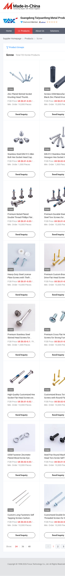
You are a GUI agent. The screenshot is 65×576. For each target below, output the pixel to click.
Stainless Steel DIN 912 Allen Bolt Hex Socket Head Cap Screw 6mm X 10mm (21, 157)
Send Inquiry (21, 114)
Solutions (54, 30)
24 (16, 546)
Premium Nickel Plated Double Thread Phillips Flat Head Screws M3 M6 (20, 217)
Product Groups (16, 47)
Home (9, 30)
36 (23, 546)
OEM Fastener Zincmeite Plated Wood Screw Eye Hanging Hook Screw (19, 457)
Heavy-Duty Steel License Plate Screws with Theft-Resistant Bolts (19, 277)
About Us (40, 30)
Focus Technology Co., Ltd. (38, 564)
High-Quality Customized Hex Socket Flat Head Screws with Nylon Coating (21, 397)
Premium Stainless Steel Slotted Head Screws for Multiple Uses (19, 337)
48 (29, 546)
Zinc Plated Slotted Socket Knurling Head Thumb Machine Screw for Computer (21, 97)
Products (25, 30)
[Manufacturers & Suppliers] (22, 5)
